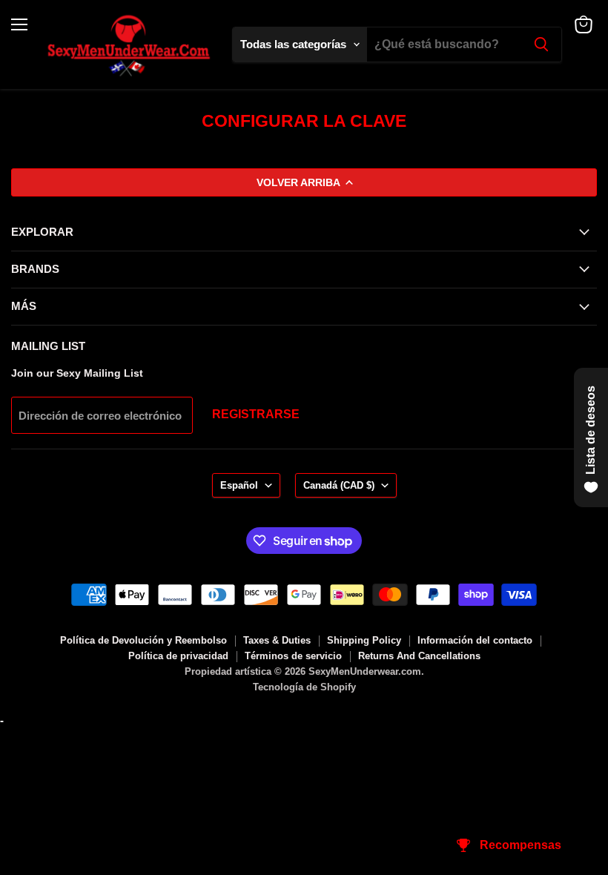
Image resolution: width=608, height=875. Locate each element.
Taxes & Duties (277, 640)
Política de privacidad (178, 655)
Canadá (338, 485)
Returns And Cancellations (419, 655)
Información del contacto (474, 640)
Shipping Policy (364, 640)
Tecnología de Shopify (304, 687)
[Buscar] (541, 44)
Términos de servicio (293, 655)
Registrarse (256, 414)
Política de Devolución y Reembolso (143, 640)
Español (239, 485)
